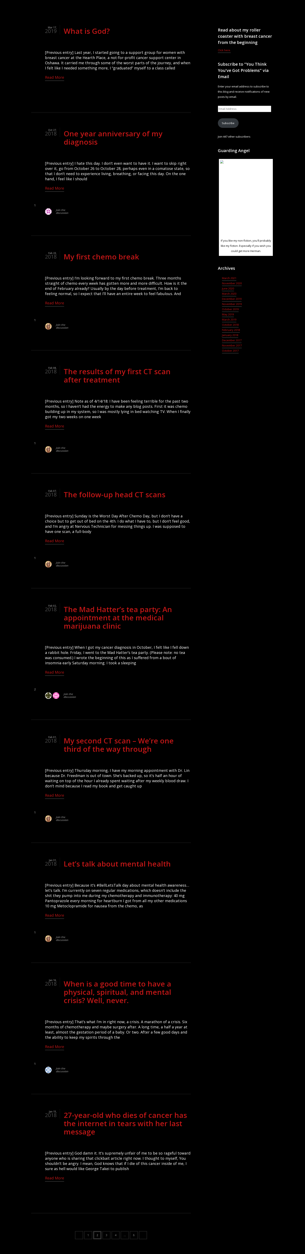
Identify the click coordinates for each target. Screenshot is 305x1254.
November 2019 (232, 304)
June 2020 (228, 288)
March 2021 (229, 278)
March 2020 (229, 293)
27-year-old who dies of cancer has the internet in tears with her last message (125, 1123)
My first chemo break (101, 256)
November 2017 (232, 345)
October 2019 (230, 309)
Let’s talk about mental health (117, 864)
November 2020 (232, 283)
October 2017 (230, 350)
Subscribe (228, 123)
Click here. (224, 50)
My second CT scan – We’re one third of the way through (119, 745)
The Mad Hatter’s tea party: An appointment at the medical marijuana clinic (118, 617)
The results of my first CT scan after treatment (117, 376)
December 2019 (232, 299)
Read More (54, 77)
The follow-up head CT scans (114, 494)
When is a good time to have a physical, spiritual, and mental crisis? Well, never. (117, 992)
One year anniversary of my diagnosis (113, 138)
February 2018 (231, 330)
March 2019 (229, 319)
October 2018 (230, 325)
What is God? (87, 31)
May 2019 (228, 314)
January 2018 (230, 335)
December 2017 (232, 340)
